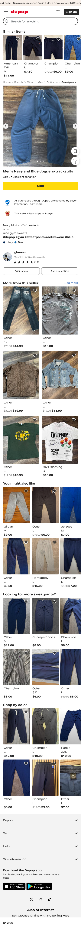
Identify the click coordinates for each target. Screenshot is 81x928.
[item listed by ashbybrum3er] (16, 505)
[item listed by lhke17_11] (45, 556)
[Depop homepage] (19, 12)
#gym (20, 237)
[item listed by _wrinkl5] (45, 778)
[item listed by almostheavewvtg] (16, 616)
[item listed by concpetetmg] (16, 556)
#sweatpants (35, 237)
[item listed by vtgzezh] (45, 616)
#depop (9, 237)
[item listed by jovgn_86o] (45, 505)
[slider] (40, 126)
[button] (46, 262)
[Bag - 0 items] (58, 12)
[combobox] (40, 21)
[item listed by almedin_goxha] (16, 726)
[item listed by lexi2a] (16, 778)
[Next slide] (75, 126)
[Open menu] (6, 11)
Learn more (35, 204)
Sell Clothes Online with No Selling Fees (40, 915)
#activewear (55, 237)
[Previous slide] (5, 126)
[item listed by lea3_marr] (45, 726)
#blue (69, 237)
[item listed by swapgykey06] (45, 667)
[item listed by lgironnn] (21, 310)
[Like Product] (17, 39)
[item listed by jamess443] (16, 667)
